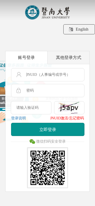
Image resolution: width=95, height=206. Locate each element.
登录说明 (18, 118)
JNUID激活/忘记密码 (67, 118)
